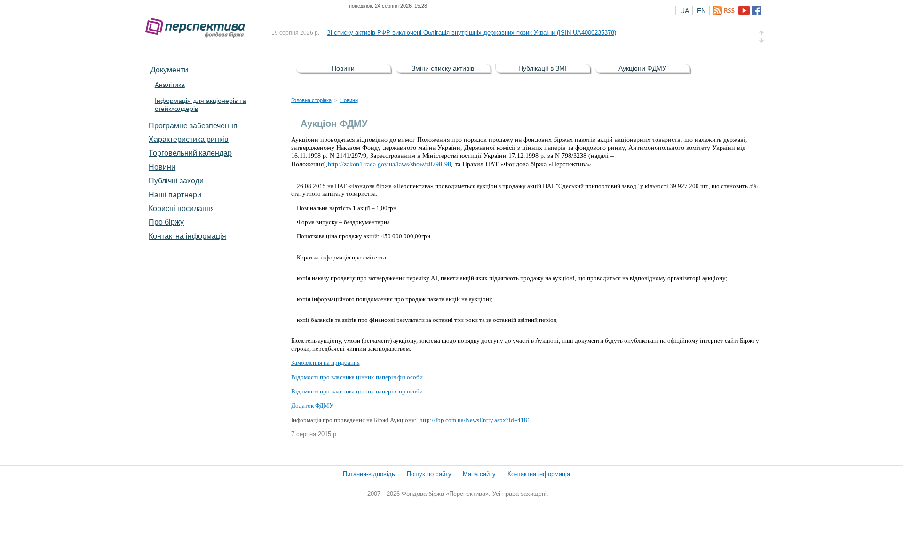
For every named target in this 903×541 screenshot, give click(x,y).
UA (684, 11)
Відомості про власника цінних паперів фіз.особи (357, 377)
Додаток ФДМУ (312, 405)
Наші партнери (175, 194)
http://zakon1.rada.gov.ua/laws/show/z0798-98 (389, 164)
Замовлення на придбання (325, 362)
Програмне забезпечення (193, 125)
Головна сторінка (311, 100)
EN (701, 11)
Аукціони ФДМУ (642, 68)
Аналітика (170, 84)
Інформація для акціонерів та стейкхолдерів (200, 104)
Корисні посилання (182, 208)
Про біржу (166, 222)
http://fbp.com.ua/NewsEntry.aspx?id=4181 (475, 419)
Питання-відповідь (369, 474)
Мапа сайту (479, 474)
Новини (162, 167)
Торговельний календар (190, 153)
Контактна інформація (187, 236)
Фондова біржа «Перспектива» (198, 28)
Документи (169, 69)
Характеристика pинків (189, 139)
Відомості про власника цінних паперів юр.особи (357, 391)
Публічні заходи (176, 180)
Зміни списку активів (443, 68)
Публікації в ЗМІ (542, 68)
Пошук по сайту (429, 474)
